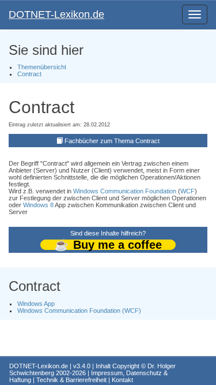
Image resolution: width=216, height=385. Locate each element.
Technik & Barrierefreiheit (71, 379)
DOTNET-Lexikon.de (56, 14)
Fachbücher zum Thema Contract (112, 140)
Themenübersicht (41, 66)
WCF (187, 191)
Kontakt (122, 379)
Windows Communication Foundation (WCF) (79, 310)
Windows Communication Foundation (124, 191)
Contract (29, 73)
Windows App (36, 303)
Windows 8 (38, 204)
